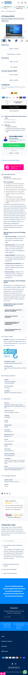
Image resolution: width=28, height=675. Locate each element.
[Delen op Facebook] (2, 493)
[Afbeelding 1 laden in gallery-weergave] (4, 40)
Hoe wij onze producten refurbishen (11, 160)
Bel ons (11, 153)
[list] (14, 7)
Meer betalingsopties (14, 110)
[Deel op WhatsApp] (7, 493)
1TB (13, 67)
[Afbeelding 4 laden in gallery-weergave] (21, 40)
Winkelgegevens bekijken (10, 122)
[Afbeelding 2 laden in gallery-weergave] (9, 40)
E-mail (16, 153)
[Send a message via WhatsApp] (25, 672)
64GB (14, 80)
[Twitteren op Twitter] (5, 493)
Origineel (13, 48)
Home (4, 11)
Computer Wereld (11, 672)
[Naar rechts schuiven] (25, 31)
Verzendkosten (11, 86)
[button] (2, 2)
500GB (14, 61)
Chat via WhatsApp (14, 145)
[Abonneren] (22, 617)
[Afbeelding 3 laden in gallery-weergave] (15, 40)
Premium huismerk (13, 54)
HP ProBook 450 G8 (11, 11)
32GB (14, 74)
